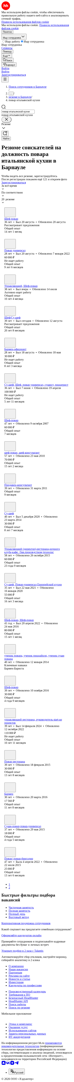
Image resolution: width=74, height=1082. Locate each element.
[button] (5, 68)
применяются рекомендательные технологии (31, 1044)
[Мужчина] (10, 212)
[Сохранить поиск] (5, 134)
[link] (7, 60)
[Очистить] (6, 120)
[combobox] (18, 111)
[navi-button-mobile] (5, 79)
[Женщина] (10, 478)
